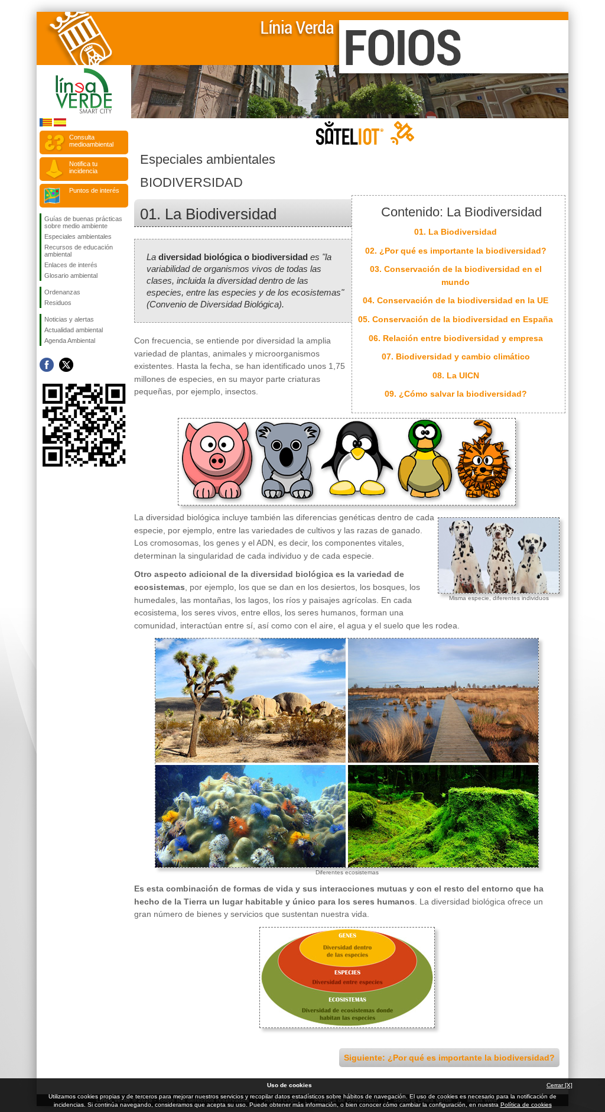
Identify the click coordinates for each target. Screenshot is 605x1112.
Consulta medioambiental (91, 141)
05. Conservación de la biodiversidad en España (455, 319)
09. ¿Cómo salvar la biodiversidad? (456, 393)
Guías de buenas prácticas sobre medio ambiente (83, 222)
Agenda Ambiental (69, 340)
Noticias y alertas (69, 319)
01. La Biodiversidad (455, 231)
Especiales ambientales (78, 236)
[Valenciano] (46, 124)
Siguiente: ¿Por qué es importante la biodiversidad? (449, 1057)
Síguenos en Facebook (47, 365)
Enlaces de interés (70, 264)
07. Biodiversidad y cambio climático (456, 356)
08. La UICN (455, 375)
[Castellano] (60, 124)
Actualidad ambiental (73, 329)
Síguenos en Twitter (66, 365)
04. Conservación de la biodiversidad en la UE (455, 300)
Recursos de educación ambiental (78, 251)
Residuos (57, 302)
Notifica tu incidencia (83, 167)
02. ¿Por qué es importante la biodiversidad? (456, 250)
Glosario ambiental (70, 275)
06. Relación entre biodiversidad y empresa (456, 338)
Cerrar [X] (560, 1085)
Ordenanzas (62, 292)
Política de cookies (526, 1104)
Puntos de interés (94, 190)
